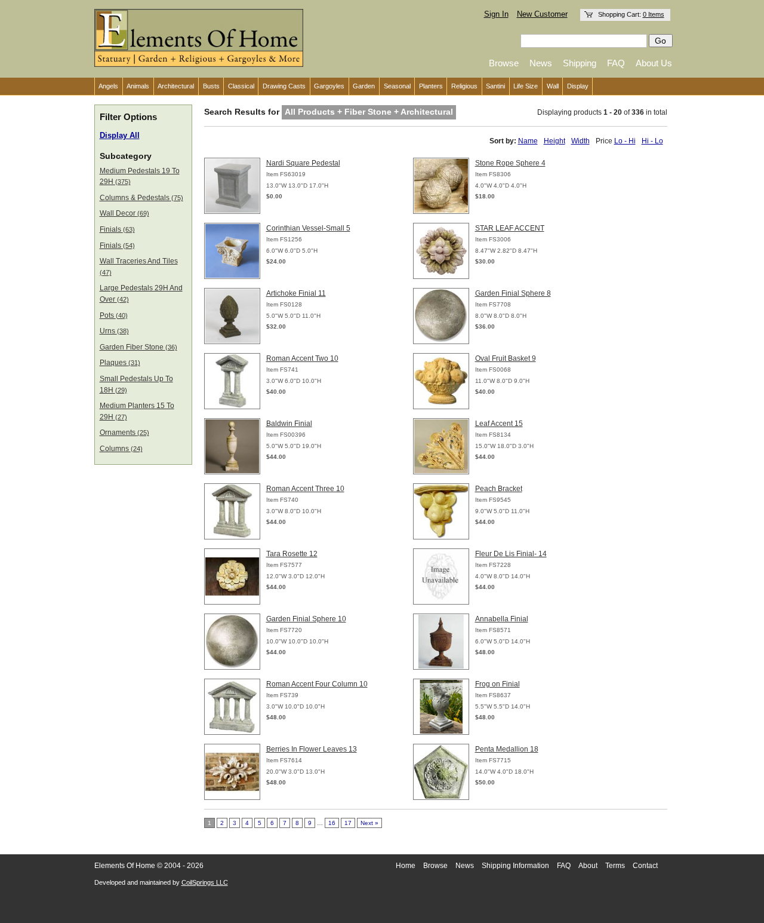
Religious (464, 86)
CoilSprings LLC (204, 882)
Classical (241, 86)
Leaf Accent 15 (499, 423)
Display (578, 86)
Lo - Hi (625, 141)
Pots (114, 315)
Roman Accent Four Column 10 (317, 684)
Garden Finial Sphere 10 (306, 619)
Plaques (120, 362)
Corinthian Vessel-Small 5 (308, 228)
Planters (431, 86)
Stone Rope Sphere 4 (510, 163)
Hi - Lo (652, 141)
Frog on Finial (497, 684)
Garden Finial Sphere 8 (513, 293)
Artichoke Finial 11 (296, 293)
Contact (645, 865)
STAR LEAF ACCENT (509, 228)
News (540, 63)
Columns (121, 448)
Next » (369, 823)
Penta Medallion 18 (506, 749)
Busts (211, 86)
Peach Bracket (498, 489)
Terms (615, 865)
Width (580, 141)
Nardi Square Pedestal (303, 163)
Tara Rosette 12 (292, 554)
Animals (138, 86)
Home (405, 865)
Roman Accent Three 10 (305, 489)
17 (348, 823)
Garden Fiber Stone (138, 347)
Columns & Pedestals (141, 198)
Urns (114, 331)
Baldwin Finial (289, 423)
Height (554, 141)
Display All (120, 135)
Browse (504, 63)
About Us (654, 63)
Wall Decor (124, 213)
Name (528, 141)
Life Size (525, 86)
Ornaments (124, 432)
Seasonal (397, 86)
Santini (495, 86)
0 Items (653, 14)
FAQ (616, 63)
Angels (108, 86)
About (587, 865)
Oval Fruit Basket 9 (505, 358)
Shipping (579, 63)
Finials (117, 229)
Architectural (176, 86)
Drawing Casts (284, 86)
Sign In (496, 14)
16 (331, 823)
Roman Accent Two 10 (302, 358)
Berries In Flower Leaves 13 (311, 749)
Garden (364, 86)
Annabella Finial (501, 619)
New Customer (542, 14)
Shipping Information (515, 865)
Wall (553, 86)
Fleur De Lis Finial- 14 (511, 554)
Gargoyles (329, 86)
